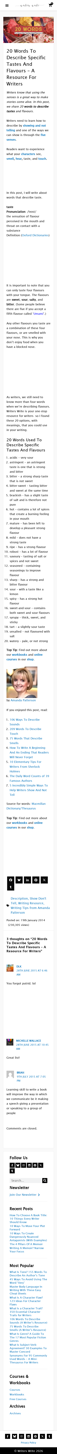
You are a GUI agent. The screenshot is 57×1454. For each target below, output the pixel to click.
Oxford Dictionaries (35, 235)
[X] (44, 879)
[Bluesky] (19, 879)
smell (10, 158)
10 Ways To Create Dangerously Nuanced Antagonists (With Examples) (28, 1237)
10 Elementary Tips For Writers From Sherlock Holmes (25, 766)
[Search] (44, 1180)
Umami (38, 313)
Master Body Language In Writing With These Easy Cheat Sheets (26, 1290)
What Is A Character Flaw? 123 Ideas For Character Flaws (26, 1301)
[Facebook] (10, 879)
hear (19, 158)
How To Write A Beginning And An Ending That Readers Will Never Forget (29, 752)
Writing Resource (30, 903)
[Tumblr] (10, 887)
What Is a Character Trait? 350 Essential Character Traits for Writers (26, 1312)
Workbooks (17, 1394)
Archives (15, 1413)
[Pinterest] (36, 879)
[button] (7, 5)
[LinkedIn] (27, 879)
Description (19, 898)
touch (42, 158)
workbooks (19, 654)
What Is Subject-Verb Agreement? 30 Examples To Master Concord (28, 1348)
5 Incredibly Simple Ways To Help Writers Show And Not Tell (29, 790)
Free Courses (18, 1399)
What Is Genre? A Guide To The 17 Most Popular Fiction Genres (28, 1337)
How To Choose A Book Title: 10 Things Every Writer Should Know (28, 1219)
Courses (15, 1389)
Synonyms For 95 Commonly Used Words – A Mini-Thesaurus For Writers (28, 1359)
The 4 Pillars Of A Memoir (26, 1244)
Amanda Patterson (23, 700)
